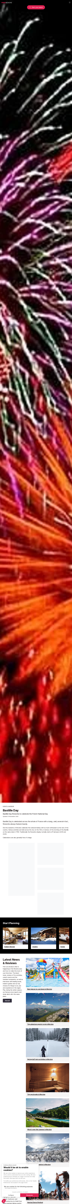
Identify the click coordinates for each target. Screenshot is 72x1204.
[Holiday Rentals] (15, 938)
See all (6, 1001)
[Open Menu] (69, 2)
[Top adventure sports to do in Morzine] (47, 1010)
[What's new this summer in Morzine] (47, 1115)
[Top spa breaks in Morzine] (47, 1080)
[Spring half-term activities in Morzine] (47, 1045)
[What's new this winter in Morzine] (47, 1150)
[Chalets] (43, 938)
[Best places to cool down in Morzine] (47, 975)
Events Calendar (8, 806)
